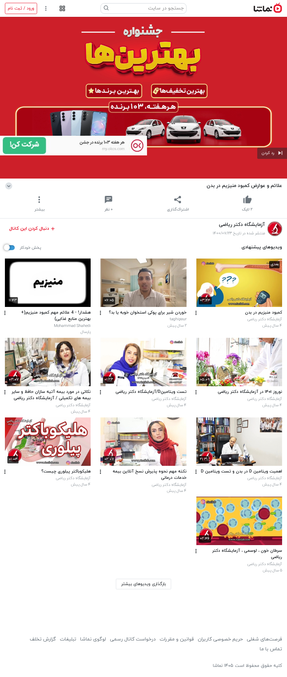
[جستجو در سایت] (106, 8)
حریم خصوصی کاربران (220, 639)
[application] (143, 98)
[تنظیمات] (46, 8)
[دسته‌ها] (62, 8)
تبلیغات (68, 639)
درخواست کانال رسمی (133, 639)
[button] (272, 153)
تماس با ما (271, 649)
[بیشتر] (196, 312)
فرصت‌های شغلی (264, 639)
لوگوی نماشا (93, 639)
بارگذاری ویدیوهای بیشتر (143, 584)
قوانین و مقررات (177, 639)
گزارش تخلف (43, 639)
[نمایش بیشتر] (10, 185)
